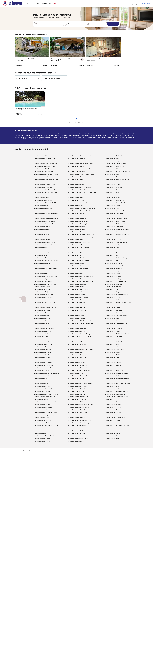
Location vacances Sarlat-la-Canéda (115, 203)
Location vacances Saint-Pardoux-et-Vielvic (82, 156)
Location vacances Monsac (112, 197)
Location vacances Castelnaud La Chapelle (82, 169)
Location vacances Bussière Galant (44, 430)
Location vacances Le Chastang (43, 362)
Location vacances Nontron (41, 399)
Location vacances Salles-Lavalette (79, 407)
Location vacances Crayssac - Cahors (44, 245)
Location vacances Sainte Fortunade (115, 370)
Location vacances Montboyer (78, 428)
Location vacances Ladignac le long (44, 415)
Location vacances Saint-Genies (43, 237)
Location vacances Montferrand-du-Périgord (82, 161)
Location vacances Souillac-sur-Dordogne (116, 258)
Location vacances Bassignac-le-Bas (80, 365)
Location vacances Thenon (41, 265)
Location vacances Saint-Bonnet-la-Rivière (46, 341)
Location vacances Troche (77, 373)
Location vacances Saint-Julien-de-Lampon (117, 234)
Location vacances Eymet (41, 273)
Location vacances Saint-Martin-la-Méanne (82, 409)
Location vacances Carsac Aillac (43, 208)
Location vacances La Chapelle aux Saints (46, 326)
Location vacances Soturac (41, 210)
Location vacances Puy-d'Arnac (43, 347)
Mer (38, 3)
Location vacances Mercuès (42, 263)
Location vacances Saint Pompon (114, 166)
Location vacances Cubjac (41, 292)
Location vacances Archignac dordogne (81, 250)
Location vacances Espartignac (78, 386)
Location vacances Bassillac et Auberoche (81, 281)
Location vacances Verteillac (42, 375)
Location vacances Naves (112, 386)
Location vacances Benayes (77, 417)
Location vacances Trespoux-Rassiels (115, 271)
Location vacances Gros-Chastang (79, 423)
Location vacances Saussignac (42, 289)
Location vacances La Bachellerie (79, 268)
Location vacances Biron (112, 174)
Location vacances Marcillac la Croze (80, 339)
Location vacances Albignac (113, 347)
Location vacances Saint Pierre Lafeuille (45, 268)
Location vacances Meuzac (112, 423)
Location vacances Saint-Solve (78, 347)
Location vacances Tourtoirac (78, 310)
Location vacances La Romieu (113, 407)
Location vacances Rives (112, 192)
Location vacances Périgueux (113, 292)
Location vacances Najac (41, 433)
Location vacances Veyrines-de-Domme (45, 166)
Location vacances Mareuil (77, 388)
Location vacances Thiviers (77, 362)
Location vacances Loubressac (113, 328)
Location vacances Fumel (112, 208)
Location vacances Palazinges (42, 357)
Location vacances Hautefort (42, 310)
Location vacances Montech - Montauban (45, 402)
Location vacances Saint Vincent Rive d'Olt (46, 260)
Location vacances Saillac (41, 315)
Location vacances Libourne (113, 430)
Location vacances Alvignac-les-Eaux (44, 302)
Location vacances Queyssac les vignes (81, 334)
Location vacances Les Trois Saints (115, 394)
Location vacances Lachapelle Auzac (115, 265)
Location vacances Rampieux (78, 171)
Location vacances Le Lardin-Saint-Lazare (46, 276)
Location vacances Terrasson (113, 276)
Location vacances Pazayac (113, 286)
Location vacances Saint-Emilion (43, 407)
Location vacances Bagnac (112, 409)
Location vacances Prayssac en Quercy (45, 224)
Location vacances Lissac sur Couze (44, 299)
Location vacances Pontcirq (77, 226)
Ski (50, 3)
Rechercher (113, 24)
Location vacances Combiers (78, 425)
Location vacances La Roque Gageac (44, 184)
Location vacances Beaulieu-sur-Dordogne (82, 349)
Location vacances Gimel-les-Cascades (116, 402)
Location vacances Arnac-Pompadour (80, 370)
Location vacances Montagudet (114, 299)
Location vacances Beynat (77, 355)
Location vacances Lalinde (41, 197)
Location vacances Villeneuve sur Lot (80, 252)
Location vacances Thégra (77, 315)
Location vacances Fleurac (77, 213)
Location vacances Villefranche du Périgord (82, 174)
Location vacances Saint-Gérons (79, 438)
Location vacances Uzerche (42, 391)
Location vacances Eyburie (41, 423)
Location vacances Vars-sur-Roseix (44, 328)
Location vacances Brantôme (42, 355)
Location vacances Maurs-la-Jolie (79, 415)
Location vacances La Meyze (78, 430)
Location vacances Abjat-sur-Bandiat (115, 417)
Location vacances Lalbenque (78, 328)
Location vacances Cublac (77, 286)
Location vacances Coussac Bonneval (80, 396)
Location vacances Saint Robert (43, 318)
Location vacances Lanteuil (77, 331)
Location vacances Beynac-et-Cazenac (116, 176)
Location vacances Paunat (77, 184)
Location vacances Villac (112, 289)
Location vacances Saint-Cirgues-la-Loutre (46, 425)
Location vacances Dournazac (113, 433)
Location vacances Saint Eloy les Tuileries (116, 373)
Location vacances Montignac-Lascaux (116, 245)
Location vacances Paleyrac (77, 158)
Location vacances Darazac (42, 438)
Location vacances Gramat (77, 307)
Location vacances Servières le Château (45, 412)
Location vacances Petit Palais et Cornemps (117, 383)
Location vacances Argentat (42, 381)
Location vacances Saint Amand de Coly (45, 252)
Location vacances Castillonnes (114, 226)
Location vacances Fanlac (77, 239)
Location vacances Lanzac (77, 255)
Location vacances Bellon (41, 409)
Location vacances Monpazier (113, 161)
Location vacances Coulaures (78, 318)
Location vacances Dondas (41, 305)
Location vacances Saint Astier (113, 305)
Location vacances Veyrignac (42, 216)
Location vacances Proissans (78, 218)
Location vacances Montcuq (113, 279)
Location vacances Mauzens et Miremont (116, 210)
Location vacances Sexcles (77, 391)
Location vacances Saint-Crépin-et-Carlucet (117, 229)
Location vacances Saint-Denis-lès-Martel (45, 307)
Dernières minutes (30, 3)
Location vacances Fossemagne (43, 258)
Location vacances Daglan (41, 176)
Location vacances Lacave (77, 271)
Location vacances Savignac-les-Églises (116, 310)
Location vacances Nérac (41, 383)
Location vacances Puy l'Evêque (114, 213)
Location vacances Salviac (77, 200)
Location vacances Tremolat (113, 182)
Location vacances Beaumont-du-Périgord (117, 179)
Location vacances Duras (112, 318)
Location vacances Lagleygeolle (114, 339)
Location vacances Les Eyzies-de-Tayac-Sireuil (83, 192)
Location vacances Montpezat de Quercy (116, 341)
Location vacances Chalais (41, 417)
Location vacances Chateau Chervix (44, 436)
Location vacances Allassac (77, 341)
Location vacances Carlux (112, 231)
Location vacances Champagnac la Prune (116, 396)
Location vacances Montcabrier (43, 200)
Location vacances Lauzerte (113, 297)
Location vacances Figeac (41, 378)
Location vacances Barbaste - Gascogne (45, 388)
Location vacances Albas (76, 245)
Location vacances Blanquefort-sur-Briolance (117, 171)
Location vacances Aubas (41, 255)
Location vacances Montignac (42, 247)
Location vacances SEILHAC (78, 399)
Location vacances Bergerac (113, 252)
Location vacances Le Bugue (113, 184)
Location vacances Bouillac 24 (113, 156)
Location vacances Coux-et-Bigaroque (115, 163)
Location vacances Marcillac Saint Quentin (46, 218)
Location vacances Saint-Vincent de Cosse (117, 169)
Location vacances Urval (112, 158)
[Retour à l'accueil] (12, 3)
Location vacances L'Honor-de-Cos (44, 365)
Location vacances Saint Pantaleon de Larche (118, 302)
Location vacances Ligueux (77, 302)
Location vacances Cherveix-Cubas (44, 313)
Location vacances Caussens (78, 436)
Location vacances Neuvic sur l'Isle (79, 299)
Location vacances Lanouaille (42, 349)
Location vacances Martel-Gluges (43, 294)
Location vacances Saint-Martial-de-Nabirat (46, 189)
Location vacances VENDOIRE (42, 404)
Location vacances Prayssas (42, 323)
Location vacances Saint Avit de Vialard (116, 200)
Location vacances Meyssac (113, 326)
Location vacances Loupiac (112, 250)
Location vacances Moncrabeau (114, 404)
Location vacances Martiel (77, 378)
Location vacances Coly (76, 265)
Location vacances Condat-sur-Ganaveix (81, 420)
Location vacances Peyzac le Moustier (80, 210)
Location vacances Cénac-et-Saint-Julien (81, 182)
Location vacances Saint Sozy (113, 273)
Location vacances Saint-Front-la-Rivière (81, 375)
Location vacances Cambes (113, 362)
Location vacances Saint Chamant (114, 375)
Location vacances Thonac (41, 234)
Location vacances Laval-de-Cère (79, 368)
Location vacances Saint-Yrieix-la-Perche (116, 391)
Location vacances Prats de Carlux (79, 221)
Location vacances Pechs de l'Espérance (116, 242)
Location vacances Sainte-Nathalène (44, 221)
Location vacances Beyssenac (113, 365)
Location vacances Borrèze (112, 255)
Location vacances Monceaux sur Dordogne (46, 373)
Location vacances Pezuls (77, 197)
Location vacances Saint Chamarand (80, 247)
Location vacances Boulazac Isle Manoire (45, 284)
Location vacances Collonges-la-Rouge (116, 323)
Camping (44, 3)
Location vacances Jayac (77, 263)
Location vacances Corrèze (77, 433)
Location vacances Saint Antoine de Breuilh (117, 334)
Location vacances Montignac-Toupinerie (116, 294)
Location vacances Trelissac (77, 294)
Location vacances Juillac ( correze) (44, 344)
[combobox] (49, 24)
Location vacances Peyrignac (42, 279)
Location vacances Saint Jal (77, 394)
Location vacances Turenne (113, 307)
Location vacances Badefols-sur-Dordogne (46, 179)
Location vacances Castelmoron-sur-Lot (45, 297)
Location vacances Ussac (77, 326)
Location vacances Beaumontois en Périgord (46, 182)
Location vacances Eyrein (112, 438)
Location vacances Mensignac (113, 320)
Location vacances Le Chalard (113, 399)
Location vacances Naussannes (43, 187)
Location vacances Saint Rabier (43, 281)
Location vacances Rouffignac (113, 260)
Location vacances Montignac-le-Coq (44, 396)
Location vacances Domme (41, 195)
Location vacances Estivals (77, 279)
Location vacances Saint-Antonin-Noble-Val (46, 394)
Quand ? (70, 24)
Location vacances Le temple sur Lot (80, 297)
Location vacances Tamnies (77, 216)
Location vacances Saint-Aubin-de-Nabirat (46, 203)
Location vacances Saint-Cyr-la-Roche (80, 336)
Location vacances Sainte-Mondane (115, 221)
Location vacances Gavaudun (113, 187)
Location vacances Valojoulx (42, 229)
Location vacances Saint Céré (113, 355)
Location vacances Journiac (77, 205)
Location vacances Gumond (113, 412)
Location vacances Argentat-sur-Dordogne (81, 381)
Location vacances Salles (41, 205)
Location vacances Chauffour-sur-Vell (80, 320)
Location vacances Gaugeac (78, 166)
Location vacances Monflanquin (78, 224)
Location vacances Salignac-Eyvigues (44, 242)
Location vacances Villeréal (112, 189)
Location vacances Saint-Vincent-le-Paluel (46, 213)
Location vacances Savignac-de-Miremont (81, 203)
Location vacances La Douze (113, 239)
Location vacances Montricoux (113, 388)
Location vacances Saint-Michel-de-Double (46, 339)
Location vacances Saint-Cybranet (43, 171)
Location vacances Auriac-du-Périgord (80, 260)
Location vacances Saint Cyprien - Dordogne (46, 174)
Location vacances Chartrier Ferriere (115, 281)
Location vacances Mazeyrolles (43, 161)
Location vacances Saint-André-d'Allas (80, 187)
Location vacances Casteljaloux (43, 386)
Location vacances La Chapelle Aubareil (81, 231)
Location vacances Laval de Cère (43, 368)
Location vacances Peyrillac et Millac (80, 242)
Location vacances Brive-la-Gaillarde (115, 313)
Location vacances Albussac (113, 368)
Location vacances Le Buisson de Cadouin (81, 163)
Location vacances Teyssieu (42, 370)
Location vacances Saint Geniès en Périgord (82, 237)
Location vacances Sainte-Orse (114, 284)
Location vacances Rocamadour (79, 284)
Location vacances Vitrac (77, 195)
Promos (55, 3)
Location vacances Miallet (77, 402)
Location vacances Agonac (41, 320)
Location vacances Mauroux (77, 229)
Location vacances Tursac (112, 205)
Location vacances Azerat (77, 273)
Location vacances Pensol (112, 420)
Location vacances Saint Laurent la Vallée (46, 163)
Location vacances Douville (77, 258)
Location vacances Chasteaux (78, 292)
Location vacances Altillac (77, 360)
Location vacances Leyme (77, 352)
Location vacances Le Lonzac (42, 441)
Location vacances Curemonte (113, 336)
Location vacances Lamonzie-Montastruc (116, 237)
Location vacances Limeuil (77, 179)
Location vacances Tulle (111, 381)
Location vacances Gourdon (42, 226)
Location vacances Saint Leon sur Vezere (116, 224)
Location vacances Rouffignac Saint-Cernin (82, 234)
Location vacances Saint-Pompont (43, 169)
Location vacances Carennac (78, 313)
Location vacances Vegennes (42, 331)
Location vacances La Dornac (42, 271)
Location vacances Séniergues (113, 268)
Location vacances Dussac (112, 352)
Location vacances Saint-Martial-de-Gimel (81, 404)
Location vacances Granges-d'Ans (79, 289)
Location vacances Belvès (41, 156)
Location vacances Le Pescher (42, 352)
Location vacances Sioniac (112, 344)
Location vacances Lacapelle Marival (115, 360)
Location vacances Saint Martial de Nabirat (82, 189)
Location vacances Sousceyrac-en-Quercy (117, 378)
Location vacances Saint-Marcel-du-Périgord (117, 216)
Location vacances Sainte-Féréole (114, 349)
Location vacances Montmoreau (79, 412)
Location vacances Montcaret (78, 357)
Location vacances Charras (112, 436)
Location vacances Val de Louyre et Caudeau (82, 208)
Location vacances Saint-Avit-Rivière (44, 158)
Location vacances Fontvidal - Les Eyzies (45, 192)
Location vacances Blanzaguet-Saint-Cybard (117, 425)
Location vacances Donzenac (78, 344)
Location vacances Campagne (78, 176)
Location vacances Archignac (42, 250)
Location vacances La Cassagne (114, 263)
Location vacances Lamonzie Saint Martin (81, 276)
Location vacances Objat (41, 336)
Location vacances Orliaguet (42, 239)
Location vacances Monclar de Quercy (116, 428)
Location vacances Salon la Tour (43, 420)
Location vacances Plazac (41, 231)
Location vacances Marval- (77, 441)
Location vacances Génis (41, 334)
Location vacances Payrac (112, 247)
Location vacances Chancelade (78, 305)
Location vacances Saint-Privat (42, 428)
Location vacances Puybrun (113, 331)
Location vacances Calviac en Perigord (116, 218)
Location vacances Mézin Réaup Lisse (116, 415)
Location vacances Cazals (112, 195)
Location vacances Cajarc (112, 357)
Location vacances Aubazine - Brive (44, 360)
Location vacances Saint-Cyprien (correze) (82, 323)
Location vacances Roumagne (42, 286)
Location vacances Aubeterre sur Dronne (81, 383)
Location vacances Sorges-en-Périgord (116, 315)
